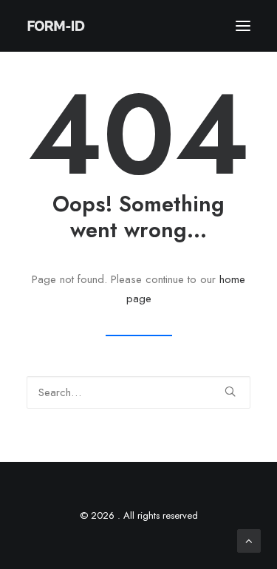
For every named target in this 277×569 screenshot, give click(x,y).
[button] (243, 26)
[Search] (138, 392)
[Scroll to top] (249, 539)
